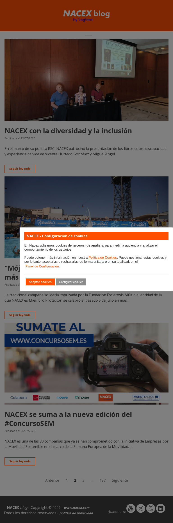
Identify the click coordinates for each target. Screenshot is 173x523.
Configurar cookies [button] (71, 282)
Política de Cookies (103, 257)
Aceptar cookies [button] (40, 282)
